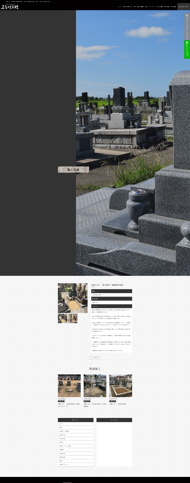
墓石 (61, 427)
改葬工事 (62, 453)
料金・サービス (149, 6)
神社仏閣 (62, 457)
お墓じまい (63, 435)
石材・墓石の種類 (138, 6)
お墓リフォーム (64, 464)
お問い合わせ (185, 7)
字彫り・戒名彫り (65, 431)
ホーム (120, 6)
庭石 (61, 461)
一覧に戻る (96, 357)
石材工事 (62, 439)
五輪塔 (62, 450)
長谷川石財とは (127, 6)
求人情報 (173, 6)
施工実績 (166, 6)
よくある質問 (159, 6)
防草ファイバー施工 (65, 446)
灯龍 (61, 442)
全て (61, 424)
